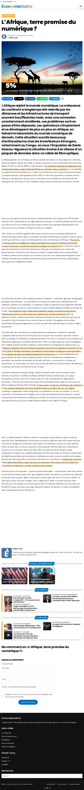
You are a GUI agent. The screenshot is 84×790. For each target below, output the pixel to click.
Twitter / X (6, 761)
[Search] (80, 776)
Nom (4, 679)
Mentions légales (8, 747)
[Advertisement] (42, 200)
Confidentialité (50, 784)
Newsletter (6, 740)
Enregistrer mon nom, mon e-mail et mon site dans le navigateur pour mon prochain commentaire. (29, 696)
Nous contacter (8, 743)
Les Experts (8, 16)
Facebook (5, 758)
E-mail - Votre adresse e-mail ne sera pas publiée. (19, 687)
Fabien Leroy (17, 549)
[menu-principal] (81, 6)
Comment (6, 668)
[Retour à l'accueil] (38, 6)
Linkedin (5, 764)
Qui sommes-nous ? (10, 736)
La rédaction (7, 733)
